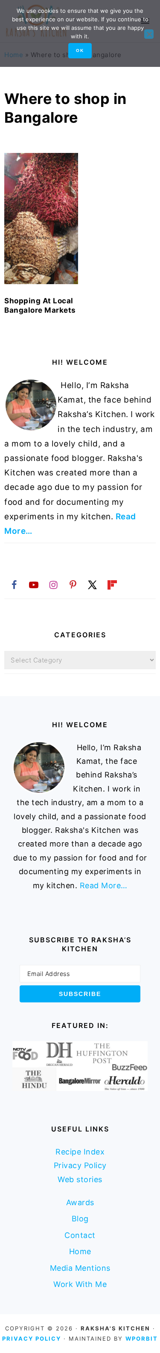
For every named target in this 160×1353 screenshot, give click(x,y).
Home (80, 1251)
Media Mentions (80, 1268)
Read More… (104, 885)
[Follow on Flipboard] (112, 584)
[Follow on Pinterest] (73, 584)
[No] (149, 34)
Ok (80, 50)
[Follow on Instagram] (53, 584)
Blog (80, 1218)
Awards (80, 1202)
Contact (80, 1235)
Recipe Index (80, 1151)
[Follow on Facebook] (14, 584)
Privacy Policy (80, 1165)
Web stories (80, 1179)
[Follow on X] (92, 584)
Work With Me (80, 1284)
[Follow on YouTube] (34, 584)
